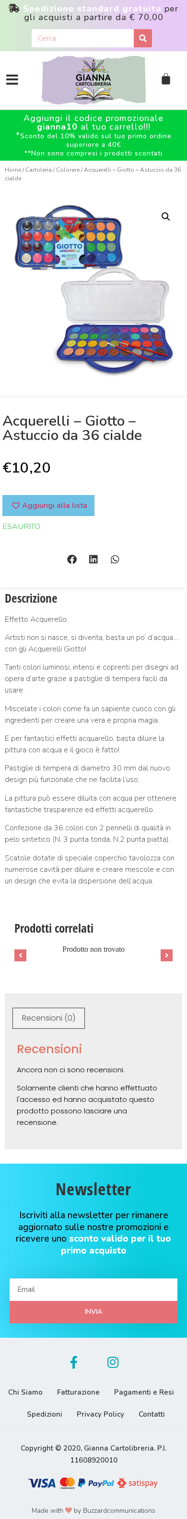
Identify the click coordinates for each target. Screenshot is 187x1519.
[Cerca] (143, 38)
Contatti (152, 1414)
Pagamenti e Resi (144, 1392)
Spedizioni (44, 1414)
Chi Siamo (25, 1392)
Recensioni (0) (48, 1018)
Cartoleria (38, 170)
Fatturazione (78, 1392)
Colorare (68, 170)
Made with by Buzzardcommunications (93, 1510)
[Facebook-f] (74, 1362)
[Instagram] (113, 1362)
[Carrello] (166, 79)
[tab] (48, 1018)
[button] (72, 560)
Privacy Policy (100, 1414)
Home (13, 170)
